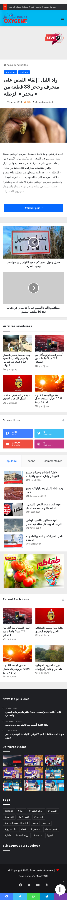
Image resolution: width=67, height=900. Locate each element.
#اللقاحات (38, 817)
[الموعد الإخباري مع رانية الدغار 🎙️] (33, 760)
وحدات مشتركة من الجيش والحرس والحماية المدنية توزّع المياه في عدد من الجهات (16, 360)
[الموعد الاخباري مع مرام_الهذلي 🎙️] (33, 773)
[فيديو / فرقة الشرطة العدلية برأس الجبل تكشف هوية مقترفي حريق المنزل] (12, 760)
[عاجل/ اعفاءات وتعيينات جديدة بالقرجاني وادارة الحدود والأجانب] (13, 477)
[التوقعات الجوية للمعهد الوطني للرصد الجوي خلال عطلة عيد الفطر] (13, 525)
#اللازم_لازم (24, 817)
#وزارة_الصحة (22, 835)
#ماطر (8, 835)
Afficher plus (33, 207)
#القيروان (9, 817)
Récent (30, 461)
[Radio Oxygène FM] (15, 18)
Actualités (22, 64)
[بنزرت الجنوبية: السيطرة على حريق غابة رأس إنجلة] (49, 653)
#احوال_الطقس (36, 811)
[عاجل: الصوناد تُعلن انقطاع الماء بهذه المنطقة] (13, 541)
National (24, 72)
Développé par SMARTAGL (33, 876)
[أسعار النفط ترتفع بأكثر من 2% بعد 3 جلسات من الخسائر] (49, 343)
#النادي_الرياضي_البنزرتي (16, 823)
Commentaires (53, 461)
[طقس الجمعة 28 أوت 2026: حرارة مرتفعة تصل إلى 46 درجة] (49, 383)
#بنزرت (46, 823)
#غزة (23, 829)
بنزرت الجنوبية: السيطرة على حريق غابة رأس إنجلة (48, 667)
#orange (9, 811)
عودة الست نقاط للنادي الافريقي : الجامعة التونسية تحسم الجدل (43, 506)
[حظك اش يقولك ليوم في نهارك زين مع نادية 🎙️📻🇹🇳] (12, 785)
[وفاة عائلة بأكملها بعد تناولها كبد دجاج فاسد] (13, 493)
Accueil (10, 64)
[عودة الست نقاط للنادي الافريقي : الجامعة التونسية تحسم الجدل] (13, 509)
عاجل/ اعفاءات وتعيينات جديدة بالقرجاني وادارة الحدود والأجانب (42, 474)
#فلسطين (35, 829)
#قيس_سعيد (51, 829)
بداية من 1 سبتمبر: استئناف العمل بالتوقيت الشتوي (16, 396)
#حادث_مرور (10, 829)
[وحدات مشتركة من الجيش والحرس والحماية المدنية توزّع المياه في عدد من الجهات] (17, 343)
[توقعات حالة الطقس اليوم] (12, 773)
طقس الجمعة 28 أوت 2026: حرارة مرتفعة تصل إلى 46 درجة (49, 398)
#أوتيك (21, 811)
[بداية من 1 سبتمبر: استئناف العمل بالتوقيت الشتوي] (17, 383)
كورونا (50, 835)
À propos (38, 835)
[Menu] (62, 19)
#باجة (35, 823)
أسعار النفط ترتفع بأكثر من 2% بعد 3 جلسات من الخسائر (49, 358)
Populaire (11, 461)
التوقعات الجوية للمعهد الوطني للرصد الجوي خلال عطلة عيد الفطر (43, 522)
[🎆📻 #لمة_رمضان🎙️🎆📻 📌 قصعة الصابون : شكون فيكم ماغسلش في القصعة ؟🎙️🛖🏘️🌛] (54, 760)
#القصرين (52, 811)
